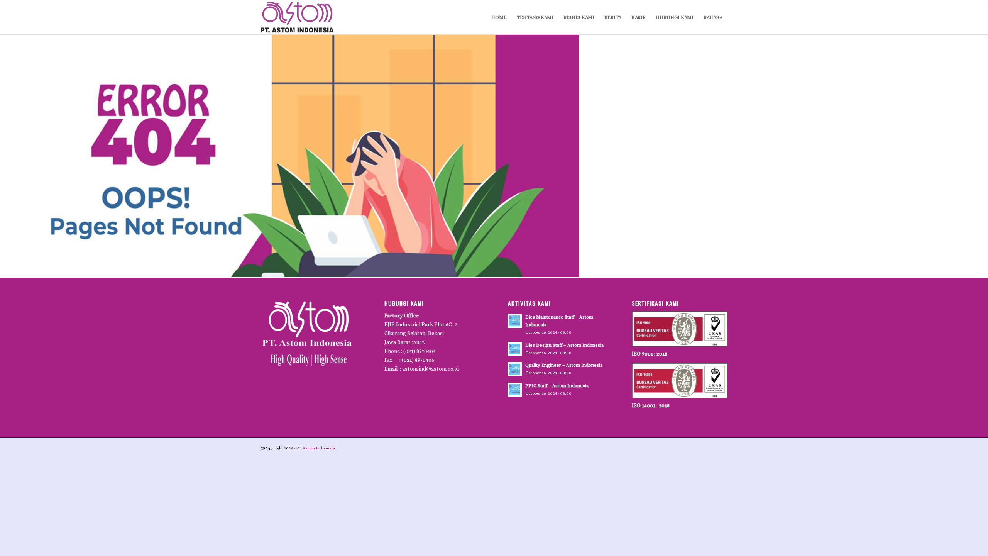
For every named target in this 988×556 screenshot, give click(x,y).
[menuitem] (499, 17)
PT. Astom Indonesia (315, 448)
